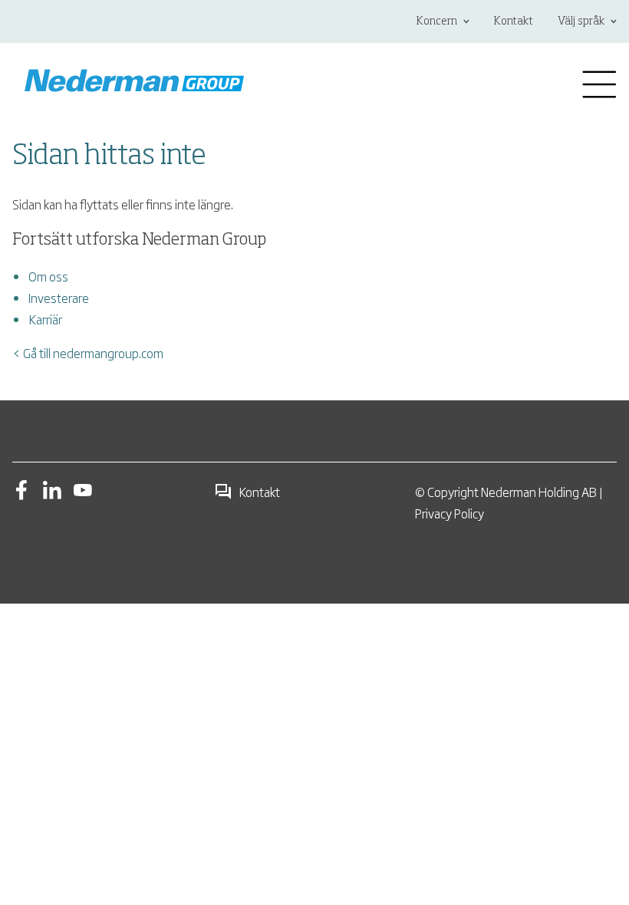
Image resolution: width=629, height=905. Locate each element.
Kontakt (513, 21)
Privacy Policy (449, 513)
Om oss (48, 276)
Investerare (58, 297)
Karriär (45, 319)
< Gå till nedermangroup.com (87, 353)
